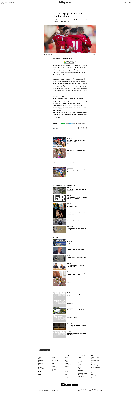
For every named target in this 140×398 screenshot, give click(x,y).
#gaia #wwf (93, 364)
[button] (79, 390)
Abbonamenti (40, 389)
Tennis (53, 363)
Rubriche (80, 359)
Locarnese (40, 360)
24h (92, 371)
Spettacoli (67, 355)
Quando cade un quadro (83, 373)
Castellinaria (67, 366)
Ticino (39, 357)
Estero (40, 371)
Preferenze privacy (54, 390)
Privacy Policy (41, 390)
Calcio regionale (55, 360)
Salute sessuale (81, 376)
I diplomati (80, 371)
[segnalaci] (121, 2)
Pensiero (66, 358)
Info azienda (93, 375)
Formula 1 (53, 364)
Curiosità (79, 367)
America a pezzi (41, 375)
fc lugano (54, 128)
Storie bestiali (80, 365)
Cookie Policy (47, 390)
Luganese (40, 361)
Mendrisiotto (40, 363)
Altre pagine (94, 369)
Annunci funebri (64, 389)
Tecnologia (80, 364)
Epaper (130, 2)
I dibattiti (79, 357)
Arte (52, 376)
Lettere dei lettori (81, 355)
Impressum (49, 389)
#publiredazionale (94, 365)
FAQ (56, 389)
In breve (92, 374)
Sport (53, 355)
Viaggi (79, 362)
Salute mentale (81, 374)
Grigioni (39, 364)
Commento (67, 372)
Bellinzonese (40, 358)
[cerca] (117, 2)
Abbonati (125, 2)
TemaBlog (93, 362)
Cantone (40, 355)
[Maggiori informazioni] (75, 62)
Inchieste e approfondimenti (81, 361)
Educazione (93, 358)
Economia (67, 368)
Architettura (80, 368)
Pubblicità (59, 389)
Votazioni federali (41, 368)
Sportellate (54, 369)
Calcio (53, 358)
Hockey (53, 357)
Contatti (53, 389)
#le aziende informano (95, 367)
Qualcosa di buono (95, 360)
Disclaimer (45, 389)
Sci (52, 361)
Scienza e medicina (95, 357)
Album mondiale (55, 372)
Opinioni (67, 371)
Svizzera (40, 367)
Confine (40, 372)
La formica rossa (68, 375)
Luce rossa (54, 370)
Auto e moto (80, 370)
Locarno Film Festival (69, 364)
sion (57, 128)
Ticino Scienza (94, 355)
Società (66, 361)
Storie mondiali (54, 367)
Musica (66, 363)
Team (92, 377)
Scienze (66, 360)
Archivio (92, 372)
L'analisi (66, 374)
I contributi (67, 377)
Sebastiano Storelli (67, 58)
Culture (53, 374)
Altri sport (53, 366)
